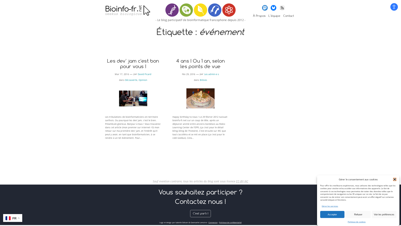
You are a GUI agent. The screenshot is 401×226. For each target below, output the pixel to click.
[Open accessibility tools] (394, 7)
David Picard (144, 74)
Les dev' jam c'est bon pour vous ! (133, 63)
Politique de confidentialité (230, 222)
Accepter (332, 214)
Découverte (131, 79)
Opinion (143, 79)
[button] (394, 179)
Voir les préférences (384, 214)
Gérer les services (330, 206)
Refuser (358, 214)
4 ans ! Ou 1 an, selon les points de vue (200, 63)
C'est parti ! (200, 213)
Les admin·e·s (211, 74)
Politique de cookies (357, 222)
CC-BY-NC (242, 181)
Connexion (213, 222)
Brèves (203, 79)
